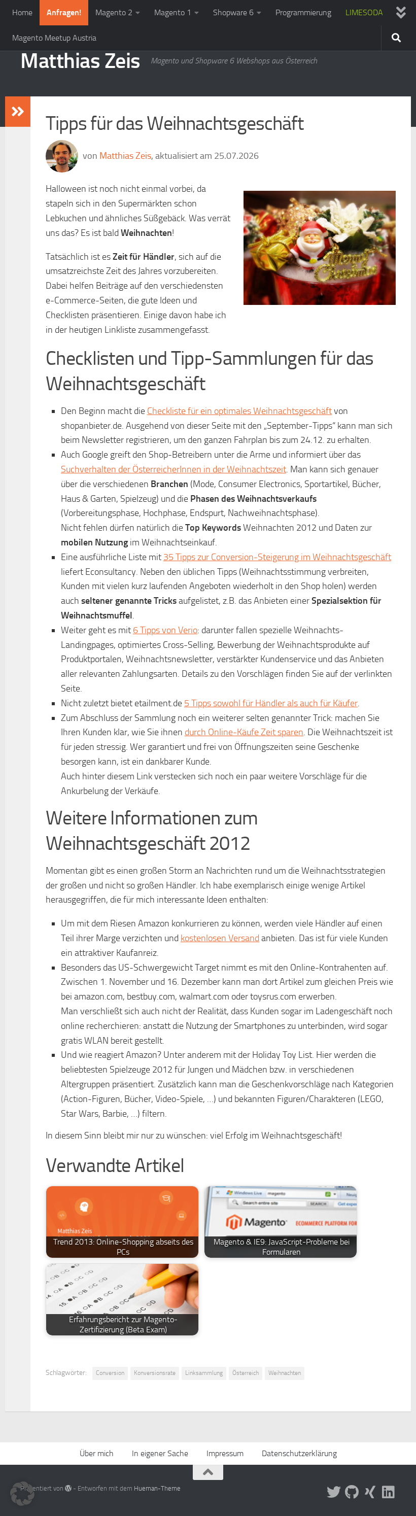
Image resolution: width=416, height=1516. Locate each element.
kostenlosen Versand (220, 938)
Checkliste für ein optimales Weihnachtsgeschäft (239, 411)
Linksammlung (204, 1372)
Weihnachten (284, 1372)
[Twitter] (334, 1492)
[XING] (370, 1492)
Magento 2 (113, 12)
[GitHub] (352, 1492)
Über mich (97, 1453)
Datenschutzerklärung (299, 1453)
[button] (22, 1493)
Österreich (245, 1372)
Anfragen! (64, 12)
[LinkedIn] (389, 1492)
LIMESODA (364, 12)
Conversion (110, 1372)
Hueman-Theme (157, 1488)
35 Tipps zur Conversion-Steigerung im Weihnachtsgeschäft (277, 557)
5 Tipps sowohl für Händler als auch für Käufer (271, 703)
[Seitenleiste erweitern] (17, 111)
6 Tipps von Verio (165, 630)
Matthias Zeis (80, 61)
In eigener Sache (160, 1453)
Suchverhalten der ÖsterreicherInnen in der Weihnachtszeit (173, 469)
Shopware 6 (233, 12)
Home (22, 12)
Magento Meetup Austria (54, 38)
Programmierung (303, 12)
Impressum (225, 1453)
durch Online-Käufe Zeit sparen (244, 732)
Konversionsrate (155, 1372)
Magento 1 (172, 12)
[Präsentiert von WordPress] (68, 1488)
